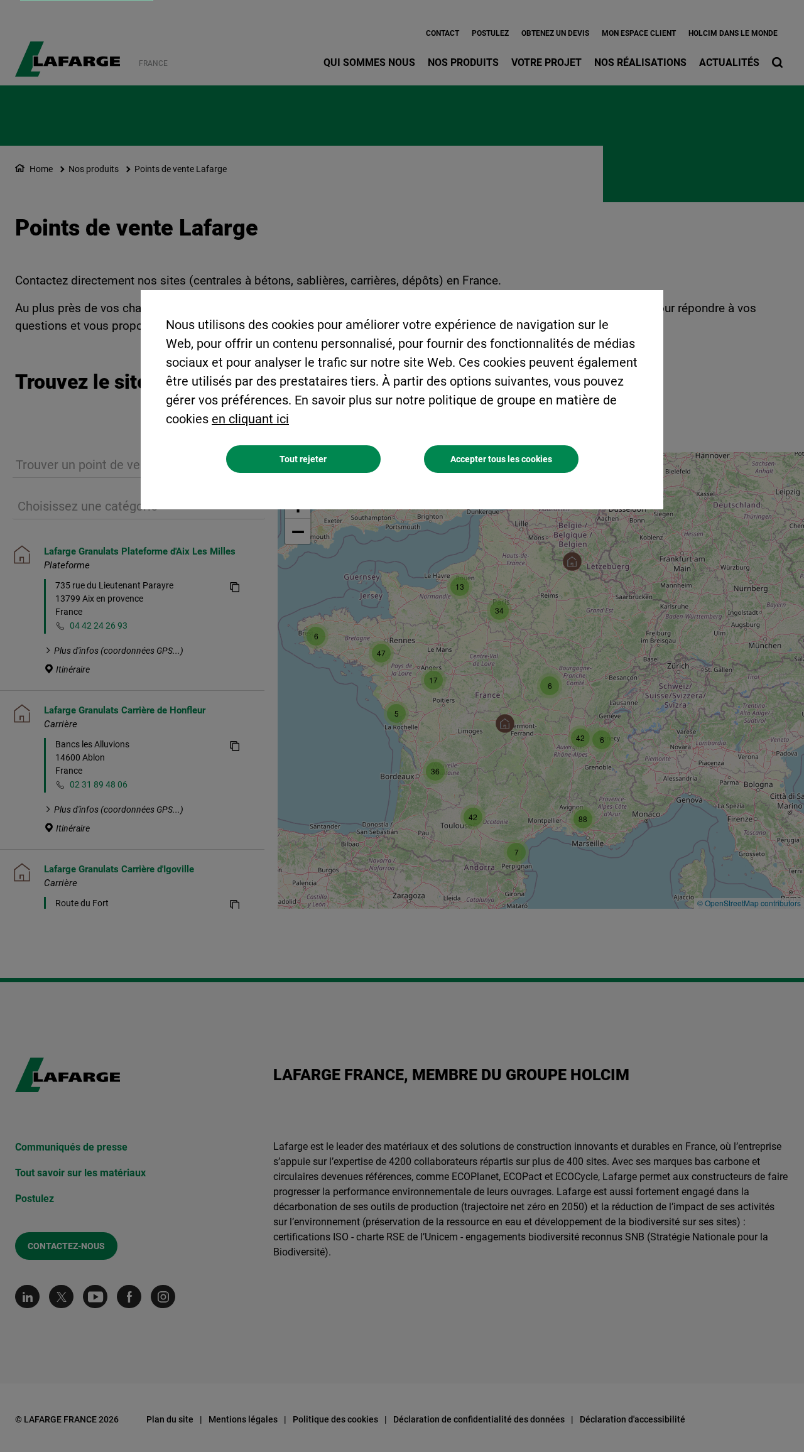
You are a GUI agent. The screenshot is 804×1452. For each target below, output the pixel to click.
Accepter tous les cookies (501, 459)
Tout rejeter (303, 459)
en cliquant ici (250, 418)
